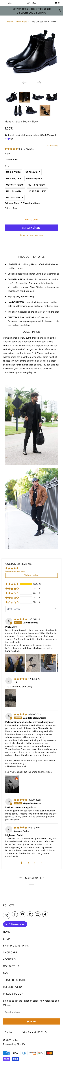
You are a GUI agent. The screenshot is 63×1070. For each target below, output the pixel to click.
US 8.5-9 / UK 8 (13, 178)
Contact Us (11, 966)
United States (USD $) (32, 1032)
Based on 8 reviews (15, 571)
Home (10, 21)
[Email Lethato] (45, 914)
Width (7, 153)
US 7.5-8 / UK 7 (33, 172)
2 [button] (28, 862)
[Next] (38, 82)
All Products (21, 21)
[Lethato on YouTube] (23, 914)
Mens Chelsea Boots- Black (21, 121)
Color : (12, 208)
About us (9, 959)
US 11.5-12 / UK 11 (36, 185)
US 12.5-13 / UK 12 (15, 191)
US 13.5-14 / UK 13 (37, 191)
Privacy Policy (13, 993)
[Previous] (24, 82)
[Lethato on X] (6, 915)
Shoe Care (10, 952)
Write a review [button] (31, 575)
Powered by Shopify (14, 1044)
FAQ (5, 973)
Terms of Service (14, 979)
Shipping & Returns (16, 945)
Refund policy (13, 986)
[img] (21, 619)
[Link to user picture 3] (48, 663)
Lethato (16, 1040)
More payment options (31, 235)
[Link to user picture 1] (15, 663)
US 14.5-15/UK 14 (14, 197)
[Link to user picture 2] (33, 663)
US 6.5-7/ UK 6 (13, 172)
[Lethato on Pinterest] (30, 914)
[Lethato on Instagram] (38, 914)
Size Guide (52, 145)
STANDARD (11, 159)
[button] (11, 149)
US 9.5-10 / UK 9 (34, 178)
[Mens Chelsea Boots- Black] (31, 52)
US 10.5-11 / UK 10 (15, 185)
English (8, 1032)
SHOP (6, 938)
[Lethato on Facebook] (15, 914)
